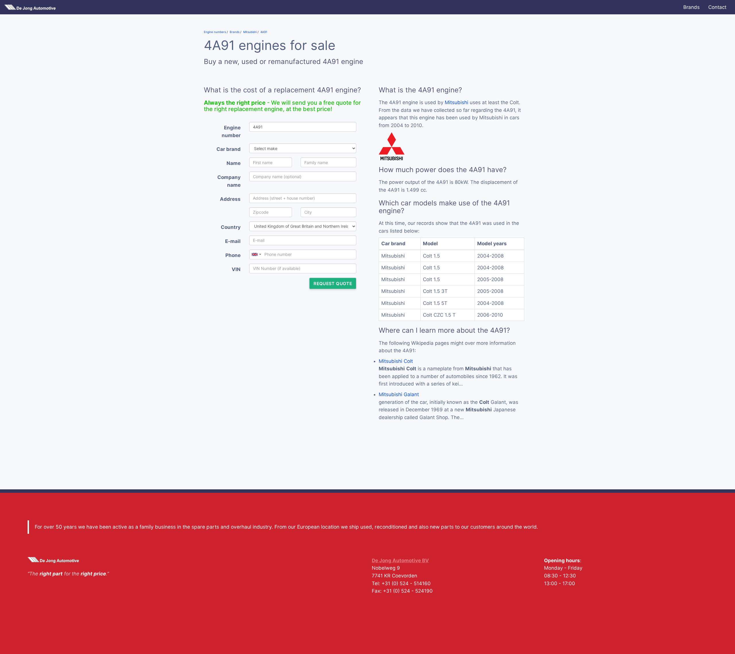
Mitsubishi (456, 102)
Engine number (231, 131)
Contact (717, 7)
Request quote (333, 283)
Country (231, 227)
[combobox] (256, 254)
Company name (229, 181)
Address (230, 199)
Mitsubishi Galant (399, 394)
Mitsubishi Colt (396, 361)
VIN (236, 269)
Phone (233, 255)
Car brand (228, 149)
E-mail (233, 241)
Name (234, 163)
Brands (691, 7)
